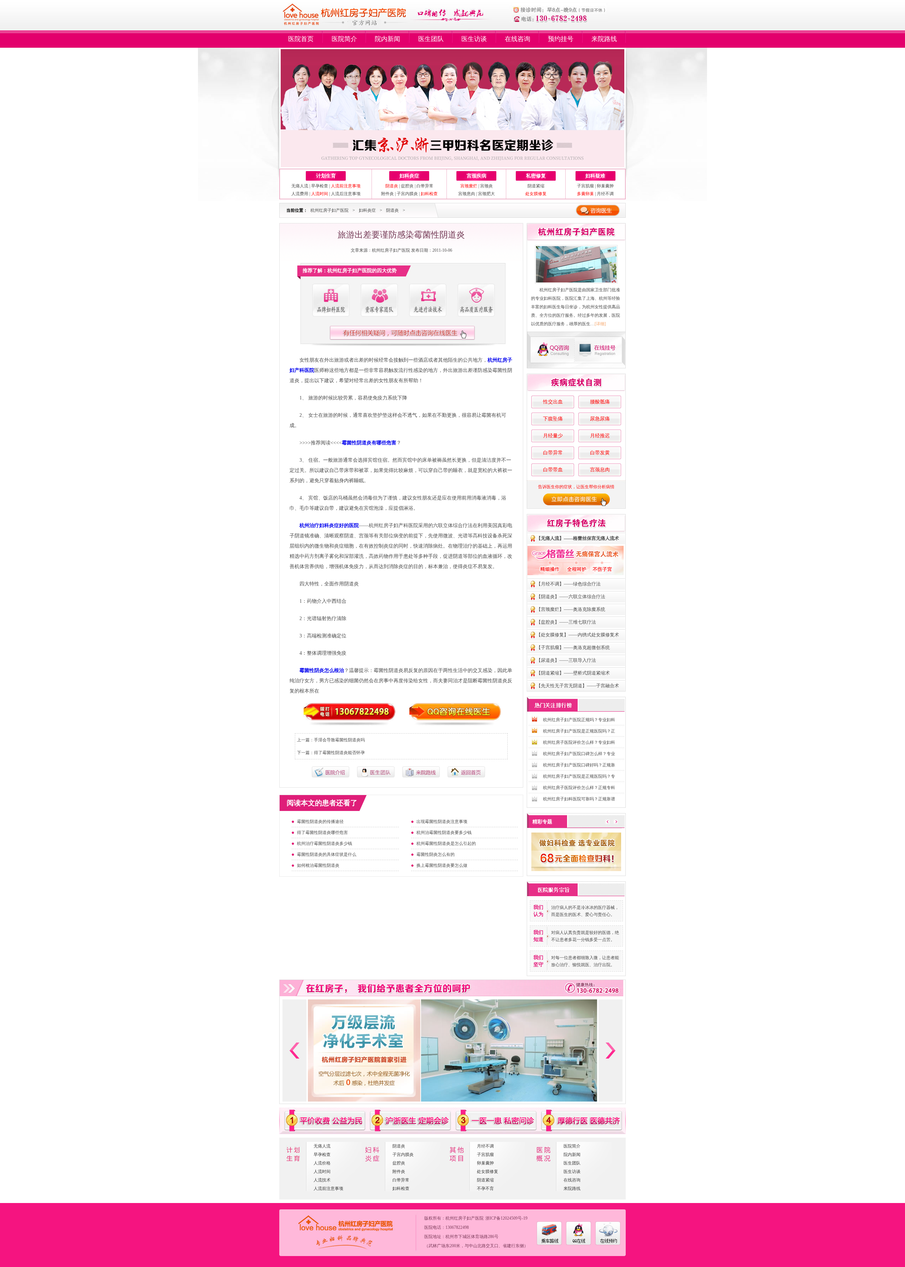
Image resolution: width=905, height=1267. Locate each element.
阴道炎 (392, 210)
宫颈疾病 (476, 176)
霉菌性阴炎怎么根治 (321, 670)
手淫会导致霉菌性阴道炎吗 (339, 739)
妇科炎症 (409, 176)
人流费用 (299, 193)
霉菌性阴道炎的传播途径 (320, 821)
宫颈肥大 (486, 193)
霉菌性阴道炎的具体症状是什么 (326, 854)
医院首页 (301, 38)
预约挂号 (560, 38)
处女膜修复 (487, 1171)
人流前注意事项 (328, 1188)
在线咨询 (517, 38)
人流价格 (322, 1163)
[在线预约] (607, 1243)
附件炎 (387, 193)
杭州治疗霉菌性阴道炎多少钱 (324, 843)
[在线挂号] (600, 350)
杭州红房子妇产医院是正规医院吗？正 (579, 731)
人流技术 (322, 1180)
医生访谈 (474, 38)
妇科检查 (400, 1188)
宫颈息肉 (466, 193)
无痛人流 (299, 185)
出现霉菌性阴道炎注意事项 (441, 821)
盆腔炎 (407, 185)
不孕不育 (485, 1188)
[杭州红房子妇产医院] (576, 264)
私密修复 (536, 176)
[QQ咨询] (551, 350)
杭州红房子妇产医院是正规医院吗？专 (579, 776)
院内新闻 (387, 38)
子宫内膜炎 (407, 193)
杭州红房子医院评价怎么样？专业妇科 (579, 742)
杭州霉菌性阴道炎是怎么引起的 (446, 843)
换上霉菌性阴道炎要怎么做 (441, 865)
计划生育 (326, 176)
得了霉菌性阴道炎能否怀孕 (339, 752)
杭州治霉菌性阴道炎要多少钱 (444, 832)
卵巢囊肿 (605, 185)
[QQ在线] (578, 1243)
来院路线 (604, 38)
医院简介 (344, 38)
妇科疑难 (595, 176)
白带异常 (424, 185)
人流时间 (322, 1171)
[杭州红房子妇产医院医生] (379, 300)
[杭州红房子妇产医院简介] (330, 300)
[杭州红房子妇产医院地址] (421, 775)
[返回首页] (466, 775)
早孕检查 (319, 185)
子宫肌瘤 (585, 185)
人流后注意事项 (346, 193)
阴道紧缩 (535, 185)
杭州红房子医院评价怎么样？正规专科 (579, 787)
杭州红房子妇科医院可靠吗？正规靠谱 (579, 798)
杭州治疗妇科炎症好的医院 (329, 525)
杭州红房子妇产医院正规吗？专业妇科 (579, 719)
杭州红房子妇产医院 (329, 210)
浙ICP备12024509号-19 (506, 1218)
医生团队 (431, 38)
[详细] (600, 323)
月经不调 (605, 193)
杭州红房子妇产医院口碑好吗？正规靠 (579, 765)
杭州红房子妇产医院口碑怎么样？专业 (579, 753)
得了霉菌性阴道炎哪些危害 (322, 832)
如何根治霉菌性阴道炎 (318, 865)
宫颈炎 (486, 185)
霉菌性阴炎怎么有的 (435, 854)
